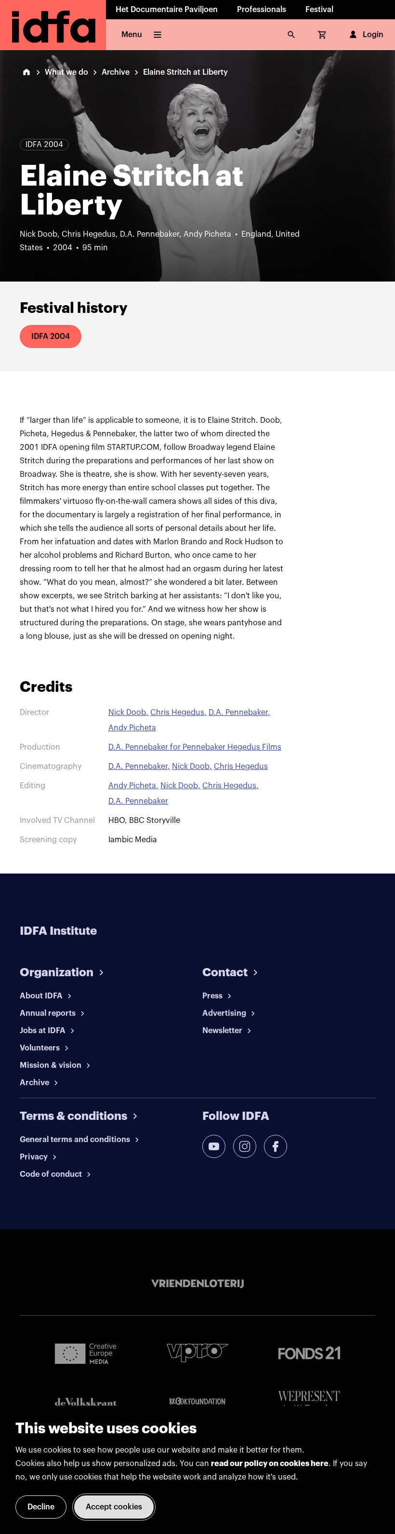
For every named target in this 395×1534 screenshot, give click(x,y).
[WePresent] (309, 1402)
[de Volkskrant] (86, 1402)
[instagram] (244, 1146)
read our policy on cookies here (270, 1463)
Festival (319, 9)
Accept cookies (114, 1507)
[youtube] (213, 1146)
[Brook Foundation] (197, 1401)
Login (373, 35)
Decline (40, 1507)
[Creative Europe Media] (86, 1353)
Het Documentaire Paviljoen (167, 9)
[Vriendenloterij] (197, 1283)
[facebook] (275, 1146)
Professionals (261, 9)
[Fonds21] (309, 1352)
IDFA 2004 (50, 336)
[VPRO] (197, 1353)
